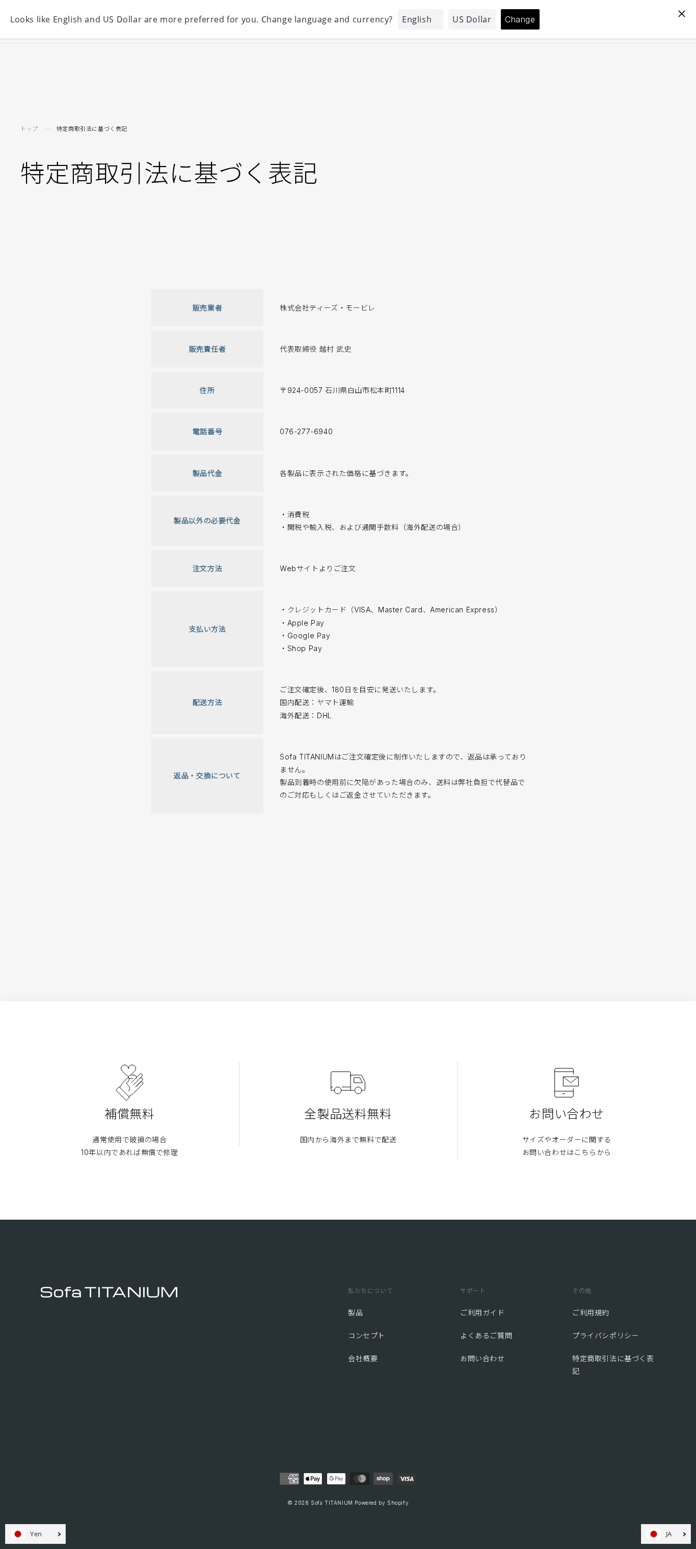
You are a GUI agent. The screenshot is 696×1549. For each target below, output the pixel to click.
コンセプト (366, 1335)
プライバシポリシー (605, 1335)
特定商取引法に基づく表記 (613, 1364)
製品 (355, 1312)
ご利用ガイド (482, 1312)
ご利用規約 (590, 1312)
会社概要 (363, 1358)
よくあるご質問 (486, 1335)
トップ (29, 128)
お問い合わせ (482, 1358)
